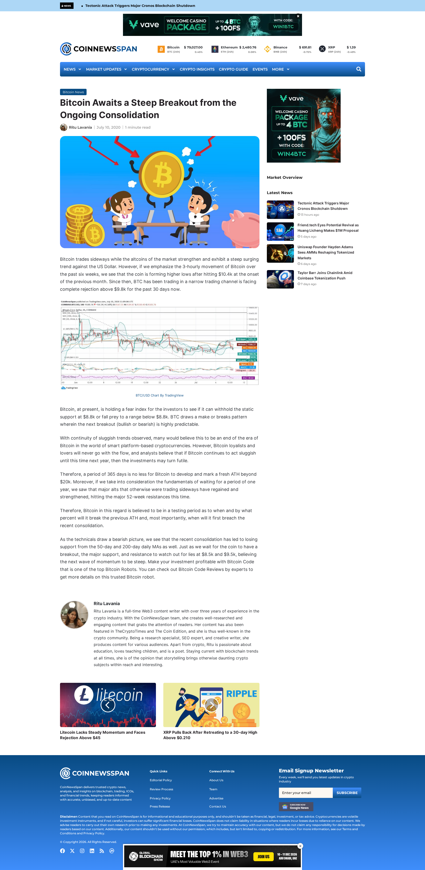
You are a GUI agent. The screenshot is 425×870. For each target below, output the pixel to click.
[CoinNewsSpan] (98, 49)
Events (260, 69)
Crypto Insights (197, 69)
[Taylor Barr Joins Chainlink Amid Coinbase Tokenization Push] (280, 279)
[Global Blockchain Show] (212, 857)
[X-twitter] (72, 850)
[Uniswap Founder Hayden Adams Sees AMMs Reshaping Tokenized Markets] (280, 253)
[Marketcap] (111, 850)
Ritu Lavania (80, 127)
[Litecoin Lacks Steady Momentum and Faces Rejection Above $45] (108, 705)
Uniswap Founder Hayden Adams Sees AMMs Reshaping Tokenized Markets (326, 252)
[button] (158, 771)
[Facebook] (62, 850)
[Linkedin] (92, 850)
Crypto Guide (233, 69)
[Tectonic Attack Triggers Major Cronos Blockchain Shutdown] (280, 209)
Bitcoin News (73, 92)
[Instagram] (82, 850)
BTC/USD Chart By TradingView (160, 395)
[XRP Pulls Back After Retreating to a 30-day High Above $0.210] (211, 705)
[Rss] (101, 850)
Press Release (160, 806)
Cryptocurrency (150, 69)
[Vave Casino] (212, 25)
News (70, 69)
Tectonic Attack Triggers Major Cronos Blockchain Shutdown (140, 5)
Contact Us (217, 806)
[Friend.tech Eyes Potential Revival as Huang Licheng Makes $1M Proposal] (280, 231)
